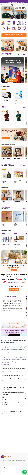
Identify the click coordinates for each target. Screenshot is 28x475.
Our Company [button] (5, 471)
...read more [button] (6, 364)
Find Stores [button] (4, 467)
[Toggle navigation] (1, 4)
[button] (26, 4)
